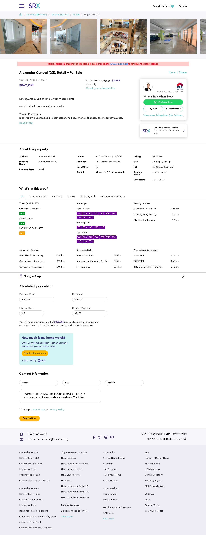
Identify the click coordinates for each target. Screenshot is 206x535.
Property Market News (157, 458)
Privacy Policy (57, 409)
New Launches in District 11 (75, 497)
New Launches (68, 458)
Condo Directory (154, 475)
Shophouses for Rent (30, 522)
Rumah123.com (152, 505)
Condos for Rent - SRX (31, 499)
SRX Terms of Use (176, 433)
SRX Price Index (153, 464)
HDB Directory (152, 469)
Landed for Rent (27, 505)
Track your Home (112, 475)
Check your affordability (100, 88)
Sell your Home (111, 499)
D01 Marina (108, 513)
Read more (26, 123)
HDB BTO (66, 480)
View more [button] (67, 516)
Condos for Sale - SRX (30, 464)
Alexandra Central (47, 162)
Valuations (108, 464)
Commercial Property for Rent (35, 528)
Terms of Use (38, 409)
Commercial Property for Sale (34, 480)
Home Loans (109, 494)
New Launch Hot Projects (74, 464)
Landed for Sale (27, 469)
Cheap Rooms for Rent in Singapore (37, 516)
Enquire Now (29, 418)
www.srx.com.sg (119, 64)
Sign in (183, 6)
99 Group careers (154, 511)
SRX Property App (154, 486)
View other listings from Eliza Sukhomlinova (166, 115)
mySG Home (109, 469)
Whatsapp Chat (165, 102)
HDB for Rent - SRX (29, 494)
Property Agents (154, 480)
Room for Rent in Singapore (33, 511)
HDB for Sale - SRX (29, 458)
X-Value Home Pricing (114, 458)
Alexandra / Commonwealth (110, 172)
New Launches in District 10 (75, 492)
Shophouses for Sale (29, 475)
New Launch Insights (71, 469)
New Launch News (70, 475)
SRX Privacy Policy (152, 433)
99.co (148, 499)
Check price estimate (35, 353)
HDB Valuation (110, 480)
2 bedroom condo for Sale (75, 511)
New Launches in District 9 (74, 486)
